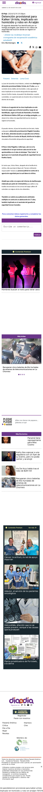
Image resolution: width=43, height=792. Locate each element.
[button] (5, 357)
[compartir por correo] (40, 47)
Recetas (5, 733)
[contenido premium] (21, 712)
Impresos (28, 723)
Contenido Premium (23, 252)
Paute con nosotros (22, 718)
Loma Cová (24, 79)
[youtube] (28, 705)
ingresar (38, 2)
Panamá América (9, 723)
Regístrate (22, 715)
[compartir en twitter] (33, 47)
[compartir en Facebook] (30, 47)
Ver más (31, 528)
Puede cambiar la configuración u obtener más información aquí (16, 777)
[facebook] (21, 705)
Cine (26, 725)
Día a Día (6, 728)
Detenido (14, 79)
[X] (25, 705)
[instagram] (31, 705)
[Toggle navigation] (4, 2)
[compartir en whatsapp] (36, 47)
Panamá (6, 79)
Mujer (4, 731)
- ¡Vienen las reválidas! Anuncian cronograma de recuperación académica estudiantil (20, 37)
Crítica (5, 725)
